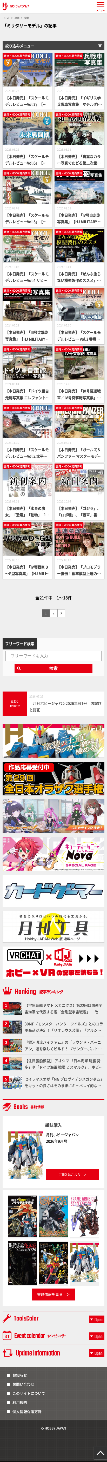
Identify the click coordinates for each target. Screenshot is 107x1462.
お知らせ (19, 1375)
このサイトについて (28, 1393)
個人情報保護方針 (27, 1411)
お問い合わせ (23, 1384)
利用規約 (19, 1402)
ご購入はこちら (69, 1174)
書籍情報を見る (50, 1294)
